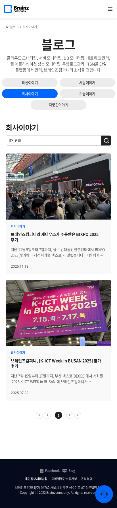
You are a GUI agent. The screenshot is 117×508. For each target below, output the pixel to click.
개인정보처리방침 (36, 479)
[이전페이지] (47, 415)
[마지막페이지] (77, 415)
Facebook (52, 471)
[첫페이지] (39, 415)
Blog (71, 471)
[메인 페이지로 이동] (7, 27)
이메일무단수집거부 (64, 479)
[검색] (106, 141)
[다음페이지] (69, 415)
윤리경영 (86, 479)
